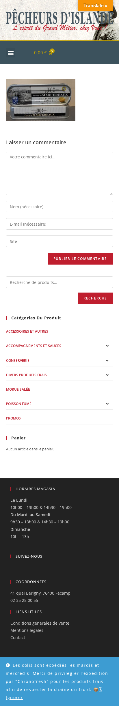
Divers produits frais (26, 374)
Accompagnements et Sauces (33, 345)
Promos (13, 418)
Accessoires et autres (27, 331)
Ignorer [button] (14, 697)
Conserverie (17, 360)
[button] (10, 52)
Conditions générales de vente (39, 623)
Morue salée (18, 389)
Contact (17, 637)
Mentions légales (26, 630)
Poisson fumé (18, 403)
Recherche (95, 298)
